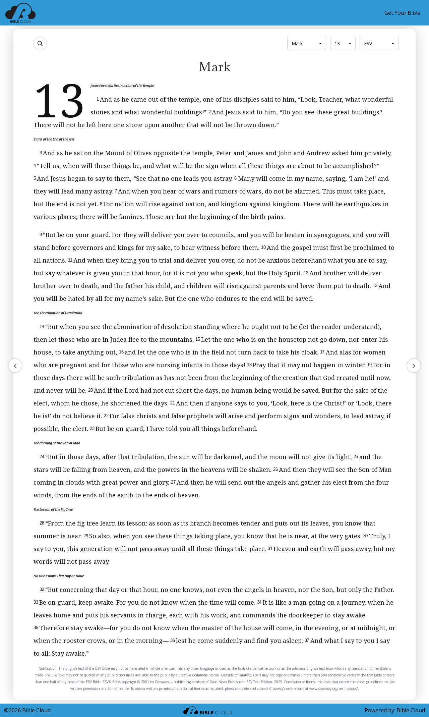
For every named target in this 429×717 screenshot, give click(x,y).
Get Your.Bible (402, 12)
